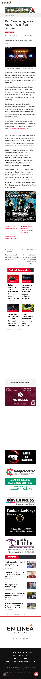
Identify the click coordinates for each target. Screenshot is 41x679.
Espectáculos (9, 32)
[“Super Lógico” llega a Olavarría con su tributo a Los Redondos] (28, 308)
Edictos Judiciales (21, 658)
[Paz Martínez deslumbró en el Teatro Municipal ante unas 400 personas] (13, 308)
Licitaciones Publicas (14, 661)
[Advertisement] (20, 357)
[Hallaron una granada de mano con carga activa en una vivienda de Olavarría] (31, 595)
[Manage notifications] (4, 674)
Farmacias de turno (20, 655)
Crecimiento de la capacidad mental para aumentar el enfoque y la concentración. (29, 259)
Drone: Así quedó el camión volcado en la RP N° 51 (12, 257)
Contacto (12, 652)
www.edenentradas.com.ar (19, 129)
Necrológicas (29, 661)
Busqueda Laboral (25, 652)
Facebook (28, 672)
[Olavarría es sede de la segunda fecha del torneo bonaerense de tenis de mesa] (31, 606)
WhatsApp (18, 672)
